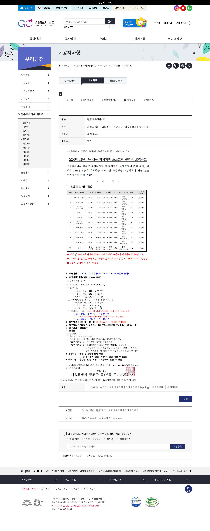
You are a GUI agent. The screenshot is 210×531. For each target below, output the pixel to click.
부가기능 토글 (189, 66)
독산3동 (26, 139)
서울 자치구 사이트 (161, 479)
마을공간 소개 (115, 80)
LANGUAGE (181, 22)
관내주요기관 (115, 479)
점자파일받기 (176, 66)
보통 (98, 439)
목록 (186, 399)
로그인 (157, 22)
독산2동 (26, 135)
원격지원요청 (89, 489)
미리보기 (159, 387)
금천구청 (28, 7)
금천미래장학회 (137, 7)
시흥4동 (26, 160)
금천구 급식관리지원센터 (87, 471)
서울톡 (102, 502)
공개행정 (70, 38)
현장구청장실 (62, 7)
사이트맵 (75, 489)
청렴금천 (25, 196)
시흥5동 (26, 164)
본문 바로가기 (105, 2)
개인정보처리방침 (29, 489)
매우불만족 (125, 439)
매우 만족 (74, 439)
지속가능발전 (27, 204)
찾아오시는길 (61, 489)
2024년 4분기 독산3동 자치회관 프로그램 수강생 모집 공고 (110, 410)
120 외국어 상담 (158, 471)
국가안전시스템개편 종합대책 (58, 471)
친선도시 (25, 188)
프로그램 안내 (110, 100)
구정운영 (25, 83)
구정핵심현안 (27, 90)
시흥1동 (26, 147)
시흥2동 (26, 152)
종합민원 (35, 38)
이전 (34, 471)
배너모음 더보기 (190, 471)
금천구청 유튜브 (183, 8)
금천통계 (25, 172)
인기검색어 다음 (113, 26)
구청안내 (25, 106)
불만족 (110, 439)
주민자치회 (88, 100)
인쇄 (183, 66)
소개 (71, 100)
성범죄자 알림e (109, 471)
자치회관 (115, 65)
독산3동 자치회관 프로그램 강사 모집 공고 (102, 418)
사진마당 (150, 100)
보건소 (106, 7)
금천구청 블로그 (189, 8)
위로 (188, 490)
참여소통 (140, 38)
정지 (38, 471)
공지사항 (131, 100)
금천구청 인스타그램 (177, 8)
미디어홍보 (78, 7)
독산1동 (26, 131)
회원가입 (168, 22)
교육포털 (93, 7)
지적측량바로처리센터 (179, 471)
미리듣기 (174, 387)
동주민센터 (70, 80)
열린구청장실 (44, 7)
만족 (88, 439)
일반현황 (25, 75)
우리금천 (105, 38)
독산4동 (26, 143)
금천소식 (25, 98)
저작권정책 (46, 489)
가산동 (26, 127)
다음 (41, 471)
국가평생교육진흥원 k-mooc (133, 471)
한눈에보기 (27, 122)
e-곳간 (24, 180)
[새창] (152, 502)
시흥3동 (26, 156)
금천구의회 (120, 7)
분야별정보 (175, 38)
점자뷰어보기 (169, 66)
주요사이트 (70, 479)
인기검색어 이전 (110, 26)
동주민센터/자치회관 (32, 114)
